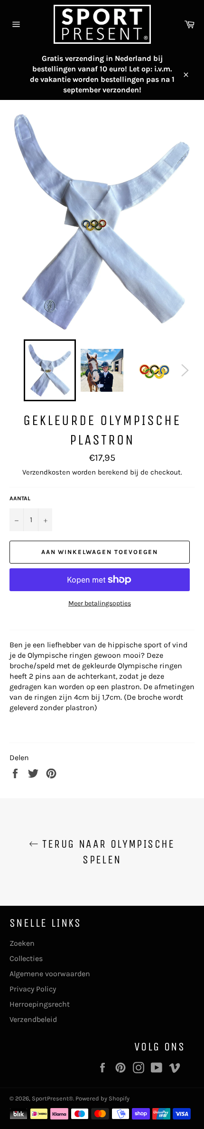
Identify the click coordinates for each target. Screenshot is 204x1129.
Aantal (19, 498)
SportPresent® (52, 1098)
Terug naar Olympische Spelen (106, 851)
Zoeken (22, 943)
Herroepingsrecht (39, 1004)
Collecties (26, 958)
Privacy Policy (32, 988)
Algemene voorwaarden (49, 973)
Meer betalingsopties (99, 603)
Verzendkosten (46, 472)
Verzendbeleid (33, 1019)
